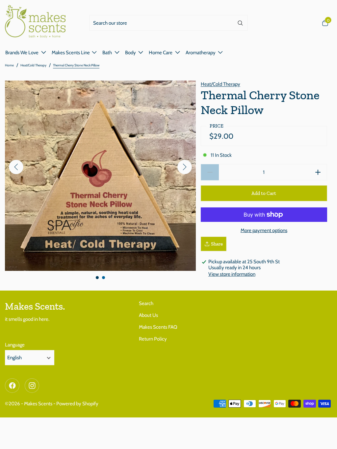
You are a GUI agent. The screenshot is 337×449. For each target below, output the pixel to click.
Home (9, 65)
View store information (231, 274)
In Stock (221, 155)
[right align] (184, 167)
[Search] (240, 22)
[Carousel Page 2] (103, 277)
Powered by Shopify (77, 404)
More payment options (264, 230)
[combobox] (161, 22)
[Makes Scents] (38, 23)
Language (15, 345)
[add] (318, 172)
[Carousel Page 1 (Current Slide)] (97, 277)
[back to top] (325, 437)
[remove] (210, 172)
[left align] (16, 167)
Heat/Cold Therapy (33, 65)
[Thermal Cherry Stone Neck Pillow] (100, 176)
